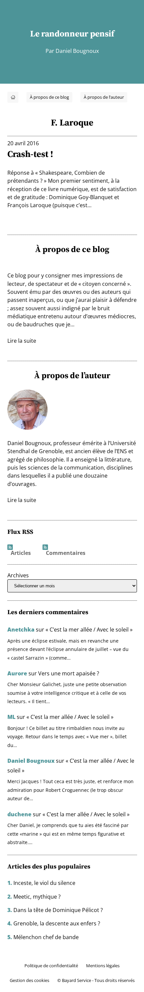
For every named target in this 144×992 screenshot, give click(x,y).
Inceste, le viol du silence (44, 883)
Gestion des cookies (29, 980)
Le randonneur (59, 33)
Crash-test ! (30, 154)
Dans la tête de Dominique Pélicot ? (58, 910)
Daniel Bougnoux (31, 760)
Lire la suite (21, 340)
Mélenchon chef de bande (46, 937)
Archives (18, 575)
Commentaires (65, 553)
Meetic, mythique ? (37, 896)
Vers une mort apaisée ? (68, 673)
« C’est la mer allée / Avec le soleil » (89, 629)
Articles (21, 553)
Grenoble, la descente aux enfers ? (56, 923)
